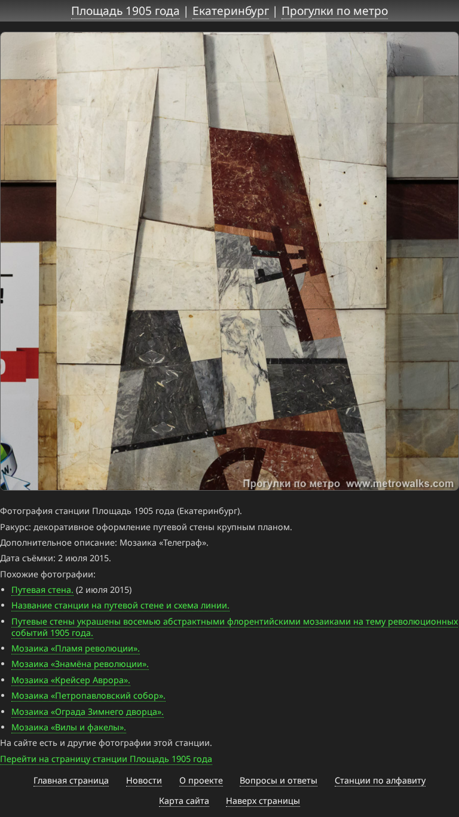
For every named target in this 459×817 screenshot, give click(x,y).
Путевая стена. (42, 589)
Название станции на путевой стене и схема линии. (120, 605)
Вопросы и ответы (278, 780)
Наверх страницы (263, 800)
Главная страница (71, 780)
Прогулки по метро (334, 10)
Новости (144, 780)
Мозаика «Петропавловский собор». (88, 695)
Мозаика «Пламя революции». (75, 648)
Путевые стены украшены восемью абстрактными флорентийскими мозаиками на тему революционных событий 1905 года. (234, 627)
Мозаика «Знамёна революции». (80, 663)
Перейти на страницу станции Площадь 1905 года (106, 758)
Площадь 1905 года (125, 10)
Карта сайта (184, 800)
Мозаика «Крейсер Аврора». (70, 680)
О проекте (201, 780)
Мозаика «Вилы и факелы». (68, 727)
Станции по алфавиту (380, 780)
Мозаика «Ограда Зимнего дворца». (87, 711)
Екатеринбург (230, 10)
